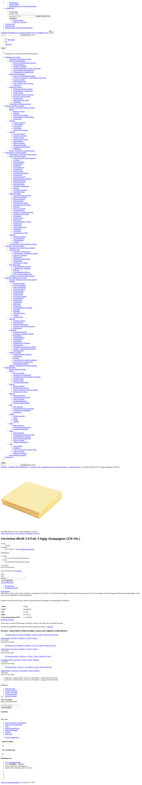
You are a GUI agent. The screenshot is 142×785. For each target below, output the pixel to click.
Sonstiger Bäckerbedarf (21, 382)
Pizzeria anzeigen (19, 386)
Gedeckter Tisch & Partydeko (14, 246)
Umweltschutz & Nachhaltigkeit (15, 723)
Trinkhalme (17, 102)
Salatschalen (17, 229)
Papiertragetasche (19, 184)
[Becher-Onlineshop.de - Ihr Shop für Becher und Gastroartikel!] (24, 33)
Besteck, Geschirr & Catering (14, 106)
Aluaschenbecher (19, 238)
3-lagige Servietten (11, 694)
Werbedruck (9, 457)
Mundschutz (17, 306)
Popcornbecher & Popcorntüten (23, 408)
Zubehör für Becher (15, 87)
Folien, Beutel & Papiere (17, 156)
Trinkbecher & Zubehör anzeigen (20, 59)
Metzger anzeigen (19, 395)
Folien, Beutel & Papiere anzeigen (24, 158)
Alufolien (16, 160)
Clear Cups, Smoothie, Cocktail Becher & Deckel (29, 78)
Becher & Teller (18, 379)
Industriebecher (18, 323)
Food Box (16, 207)
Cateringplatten (18, 124)
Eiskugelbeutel (18, 164)
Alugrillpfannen (18, 240)
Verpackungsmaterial (20, 401)
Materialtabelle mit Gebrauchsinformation (22, 6)
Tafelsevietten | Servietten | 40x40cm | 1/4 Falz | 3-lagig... (19, 638)
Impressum (8, 734)
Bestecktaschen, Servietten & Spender (25, 253)
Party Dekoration (14, 265)
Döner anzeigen (18, 425)
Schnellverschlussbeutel (21, 186)
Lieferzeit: (4, 547)
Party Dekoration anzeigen (22, 266)
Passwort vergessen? (20, 22)
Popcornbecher (18, 218)
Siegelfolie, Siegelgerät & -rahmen (24, 347)
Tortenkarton (17, 225)
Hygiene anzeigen (19, 283)
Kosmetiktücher (18, 298)
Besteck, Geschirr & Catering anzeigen (22, 108)
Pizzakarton (17, 216)
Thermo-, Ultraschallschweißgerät (24, 349)
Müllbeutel (16, 304)
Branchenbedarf (10, 367)
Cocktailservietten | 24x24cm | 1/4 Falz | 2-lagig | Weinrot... (20, 660)
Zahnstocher (17, 119)
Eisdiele (11, 414)
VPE (2, 576)
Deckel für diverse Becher (21, 96)
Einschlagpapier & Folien (21, 397)
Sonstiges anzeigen (19, 237)
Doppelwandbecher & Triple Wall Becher (27, 68)
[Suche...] (25, 35)
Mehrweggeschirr (19, 143)
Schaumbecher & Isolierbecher (23, 72)
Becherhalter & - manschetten (23, 91)
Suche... (33, 35)
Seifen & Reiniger (19, 313)
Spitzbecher (17, 85)
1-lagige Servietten (11, 690)
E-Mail (11, 14)
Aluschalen (17, 231)
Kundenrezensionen (11, 588)
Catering (12, 121)
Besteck (11, 109)
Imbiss (11, 431)
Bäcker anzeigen (18, 373)
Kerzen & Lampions (20, 255)
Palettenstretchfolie (19, 180)
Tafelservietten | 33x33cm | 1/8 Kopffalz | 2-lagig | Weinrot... (20, 671)
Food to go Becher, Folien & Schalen (25, 390)
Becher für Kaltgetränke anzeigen (24, 76)
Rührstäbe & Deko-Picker (21, 259)
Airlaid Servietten (11, 696)
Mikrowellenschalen (20, 145)
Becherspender (18, 93)
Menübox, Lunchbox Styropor (23, 212)
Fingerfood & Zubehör (20, 115)
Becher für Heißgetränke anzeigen (24, 63)
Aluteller (16, 242)
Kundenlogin (9, 8)
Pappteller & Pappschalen (21, 147)
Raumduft (16, 311)
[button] (8, 43)
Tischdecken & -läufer (20, 263)
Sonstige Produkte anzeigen (22, 354)
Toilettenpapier (18, 317)
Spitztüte (16, 188)
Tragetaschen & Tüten (20, 233)
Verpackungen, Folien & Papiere (15, 152)
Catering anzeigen (19, 123)
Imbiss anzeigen (18, 433)
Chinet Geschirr (18, 137)
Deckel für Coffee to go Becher (23, 95)
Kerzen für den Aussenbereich (23, 362)
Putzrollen (16, 309)
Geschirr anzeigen (19, 134)
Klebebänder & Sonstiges (21, 343)
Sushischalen (17, 223)
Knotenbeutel (17, 175)
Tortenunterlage (18, 351)
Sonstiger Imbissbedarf (20, 429)
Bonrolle (16, 358)
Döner (11, 423)
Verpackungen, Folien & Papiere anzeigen (23, 154)
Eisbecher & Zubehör (20, 203)
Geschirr (12, 132)
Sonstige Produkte (15, 352)
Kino (10, 405)
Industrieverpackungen (20, 324)
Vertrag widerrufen (7, 782)
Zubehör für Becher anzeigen (23, 89)
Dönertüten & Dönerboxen (22, 427)
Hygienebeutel (18, 294)
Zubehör (16, 422)
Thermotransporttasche (20, 364)
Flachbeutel (17, 166)
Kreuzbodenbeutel (19, 177)
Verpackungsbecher (19, 227)
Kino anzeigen (18, 407)
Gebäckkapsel (18, 339)
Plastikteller (17, 149)
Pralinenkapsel (18, 345)
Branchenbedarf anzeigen (17, 369)
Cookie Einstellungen (12, 737)
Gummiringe (17, 341)
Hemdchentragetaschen (21, 173)
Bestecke (16, 113)
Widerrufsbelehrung (11, 730)
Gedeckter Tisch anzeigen (21, 251)
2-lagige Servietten (11, 692)
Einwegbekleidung (19, 285)
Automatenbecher (19, 65)
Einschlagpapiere (19, 162)
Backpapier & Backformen (22, 375)
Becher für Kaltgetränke (17, 74)
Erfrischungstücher (19, 289)
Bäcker (11, 371)
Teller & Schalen (18, 399)
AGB (7, 726)
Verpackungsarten (15, 194)
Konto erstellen (18, 20)
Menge (3, 578)
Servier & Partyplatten (20, 130)
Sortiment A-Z (14, 2)
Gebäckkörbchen (19, 210)
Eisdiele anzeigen (19, 416)
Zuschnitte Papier (19, 192)
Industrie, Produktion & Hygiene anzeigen (23, 280)
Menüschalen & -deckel (21, 214)
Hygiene (12, 281)
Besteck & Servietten (20, 392)
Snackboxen (17, 412)
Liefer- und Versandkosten (13, 725)
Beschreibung (9, 586)
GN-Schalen (17, 126)
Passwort (12, 16)
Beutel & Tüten (18, 380)
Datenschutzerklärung (12, 728)
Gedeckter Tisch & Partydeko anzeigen (22, 248)
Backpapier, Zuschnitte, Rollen (23, 334)
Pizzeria (11, 384)
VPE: (2, 574)
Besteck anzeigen (19, 111)
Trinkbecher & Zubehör (13, 57)
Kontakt (7, 732)
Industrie (12, 319)
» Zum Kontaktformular (13, 762)
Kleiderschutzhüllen (19, 296)
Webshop (16, 782)
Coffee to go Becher (20, 66)
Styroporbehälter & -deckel (22, 222)
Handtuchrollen (18, 293)
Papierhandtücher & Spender (22, 308)
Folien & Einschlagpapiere (22, 438)
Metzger (12, 394)
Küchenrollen (17, 300)
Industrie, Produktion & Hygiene (16, 278)
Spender (16, 315)
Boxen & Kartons (19, 199)
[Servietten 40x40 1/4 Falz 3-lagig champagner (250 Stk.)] (20, 533)
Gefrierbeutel (17, 169)
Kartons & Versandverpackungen (24, 326)
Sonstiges (12, 235)
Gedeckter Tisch (14, 250)
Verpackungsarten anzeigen (22, 195)
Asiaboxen (16, 448)
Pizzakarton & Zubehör (21, 388)
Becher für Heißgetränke (17, 61)
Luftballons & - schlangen (21, 268)
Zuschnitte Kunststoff (20, 190)
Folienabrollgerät (18, 337)
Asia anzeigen (18, 446)
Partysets (16, 270)
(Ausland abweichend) (26, 549)
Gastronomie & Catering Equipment (25, 360)
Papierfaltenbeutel (19, 182)
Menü (3, 48)
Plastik (15, 420)
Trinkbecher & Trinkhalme (22, 410)
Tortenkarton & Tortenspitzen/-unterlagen (26, 377)
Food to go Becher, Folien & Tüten (24, 450)
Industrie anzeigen (19, 321)
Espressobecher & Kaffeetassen (23, 70)
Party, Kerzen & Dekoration (22, 274)
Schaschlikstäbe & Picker (21, 272)
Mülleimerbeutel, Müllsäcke (22, 179)
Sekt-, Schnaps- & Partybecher (23, 83)
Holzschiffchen (18, 141)
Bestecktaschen (10, 689)
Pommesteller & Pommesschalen (24, 435)
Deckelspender (18, 98)
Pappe (15, 418)
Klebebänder (17, 328)
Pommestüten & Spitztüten (22, 437)
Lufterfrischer (17, 302)
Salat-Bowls (17, 220)
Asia (10, 444)
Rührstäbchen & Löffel (20, 100)
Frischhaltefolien (18, 167)
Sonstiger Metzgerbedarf (21, 403)
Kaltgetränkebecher (19, 81)
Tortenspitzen (17, 261)
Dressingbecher (18, 201)
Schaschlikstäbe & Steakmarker (23, 117)
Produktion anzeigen (20, 332)
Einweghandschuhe (19, 287)
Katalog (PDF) (14, 4)
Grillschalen (17, 128)
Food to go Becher (19, 209)
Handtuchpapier (18, 291)
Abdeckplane (17, 356)
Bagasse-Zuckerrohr (20, 136)
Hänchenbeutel (18, 171)
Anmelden (49, 627)
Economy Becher (19, 80)
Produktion (12, 330)
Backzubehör (17, 336)
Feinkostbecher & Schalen (22, 205)
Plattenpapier (17, 257)
